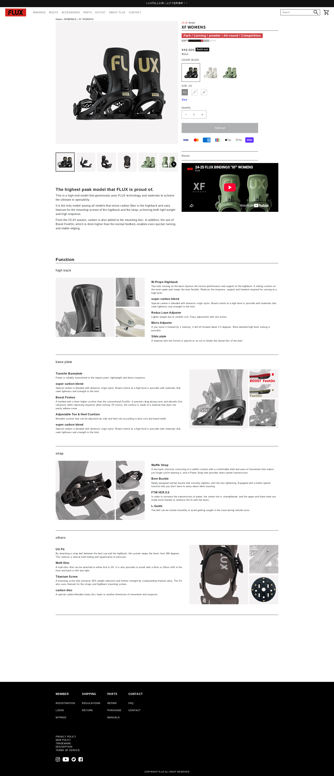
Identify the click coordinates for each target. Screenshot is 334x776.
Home (59, 19)
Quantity (186, 107)
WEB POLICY (63, 740)
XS (184, 92)
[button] (173, 164)
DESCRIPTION (64, 746)
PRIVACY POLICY (66, 736)
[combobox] (298, 12)
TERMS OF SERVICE (68, 750)
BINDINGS (70, 19)
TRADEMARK (63, 743)
